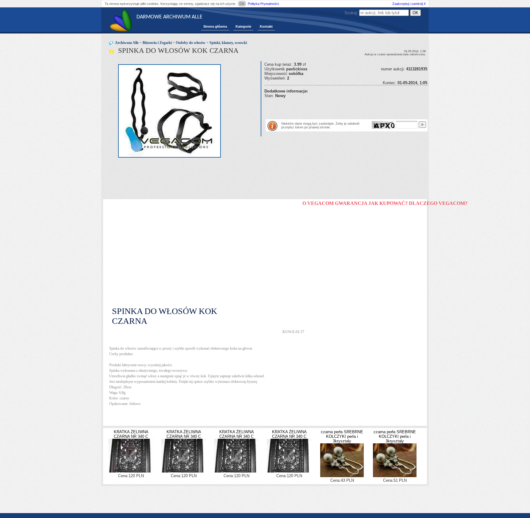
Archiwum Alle (127, 43)
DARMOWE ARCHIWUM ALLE (169, 17)
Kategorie (243, 26)
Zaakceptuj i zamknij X (409, 4)
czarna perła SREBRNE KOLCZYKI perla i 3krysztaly (342, 436)
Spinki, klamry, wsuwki (228, 43)
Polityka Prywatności (263, 4)
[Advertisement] (336, 107)
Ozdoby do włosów (190, 43)
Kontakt (266, 26)
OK (242, 4)
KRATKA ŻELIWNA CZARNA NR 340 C (131, 434)
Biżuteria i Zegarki (157, 43)
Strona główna (215, 26)
